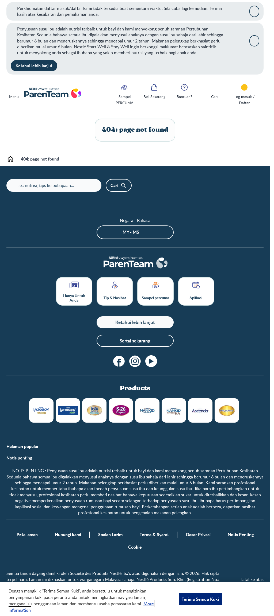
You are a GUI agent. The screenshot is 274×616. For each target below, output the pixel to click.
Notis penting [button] (19, 458)
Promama (227, 410)
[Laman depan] (52, 93)
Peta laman (27, 534)
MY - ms (131, 232)
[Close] (254, 11)
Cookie (135, 547)
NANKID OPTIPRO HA (174, 410)
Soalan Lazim (110, 534)
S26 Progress (121, 410)
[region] (135, 599)
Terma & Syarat (154, 534)
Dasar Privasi (198, 534)
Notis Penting (241, 534)
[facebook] (119, 361)
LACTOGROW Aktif (68, 410)
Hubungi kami (68, 534)
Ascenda (200, 410)
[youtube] (151, 361)
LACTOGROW (41, 410)
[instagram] (135, 361)
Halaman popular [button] (22, 446)
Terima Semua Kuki (200, 599)
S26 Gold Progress (94, 410)
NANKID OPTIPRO (147, 410)
